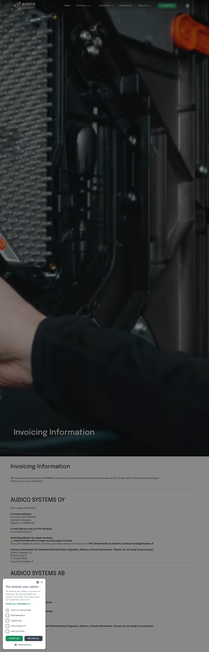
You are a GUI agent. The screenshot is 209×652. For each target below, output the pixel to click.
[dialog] (24, 614)
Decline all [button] (33, 638)
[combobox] (37, 582)
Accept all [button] (14, 638)
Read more (25, 599)
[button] (24, 604)
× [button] (42, 582)
